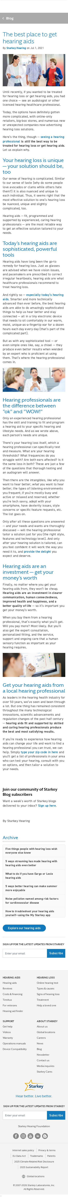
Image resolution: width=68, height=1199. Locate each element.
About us (42, 1026)
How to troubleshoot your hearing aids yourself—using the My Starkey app (29, 913)
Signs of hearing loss (48, 994)
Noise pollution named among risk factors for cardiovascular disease (31, 901)
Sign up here (47, 805)
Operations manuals (14, 1043)
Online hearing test (47, 982)
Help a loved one (46, 1005)
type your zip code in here (39, 752)
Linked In (38, 1136)
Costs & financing (12, 994)
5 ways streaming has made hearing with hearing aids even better (31, 863)
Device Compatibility (15, 1049)
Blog (10, 18)
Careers (41, 1037)
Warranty (8, 1037)
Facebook (16, 1136)
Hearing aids (10, 982)
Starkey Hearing (16, 48)
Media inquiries (45, 1066)
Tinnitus (7, 999)
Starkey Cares (44, 1071)
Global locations (46, 1032)
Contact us (43, 1060)
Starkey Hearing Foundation (34, 1126)
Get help (8, 1026)
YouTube (30, 1136)
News (40, 1043)
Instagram (23, 1136)
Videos (7, 1032)
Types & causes (45, 988)
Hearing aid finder (13, 1011)
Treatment (43, 999)
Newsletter (43, 1054)
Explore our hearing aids (24, 928)
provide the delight (37, 551)
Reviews (7, 988)
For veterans (10, 1005)
